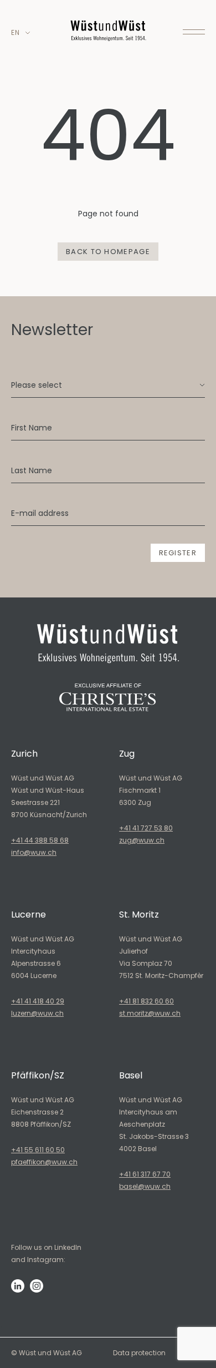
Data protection (139, 1353)
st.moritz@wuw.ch (150, 1013)
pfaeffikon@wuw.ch (44, 1162)
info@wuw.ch (33, 852)
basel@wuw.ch (145, 1186)
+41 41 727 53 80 (146, 828)
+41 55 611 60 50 (38, 1149)
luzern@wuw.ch (37, 1013)
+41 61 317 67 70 (145, 1174)
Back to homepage (108, 251)
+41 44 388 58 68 (40, 840)
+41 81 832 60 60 (146, 1001)
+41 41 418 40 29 (37, 1001)
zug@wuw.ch (141, 840)
